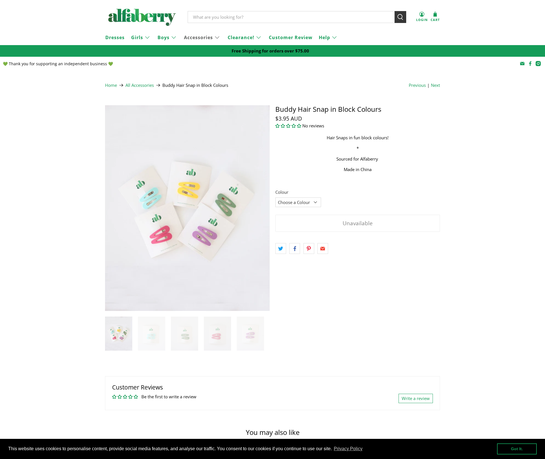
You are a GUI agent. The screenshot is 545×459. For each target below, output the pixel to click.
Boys (163, 37)
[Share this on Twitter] (280, 248)
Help (324, 37)
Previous (417, 85)
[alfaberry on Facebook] (530, 63)
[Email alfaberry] (522, 63)
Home (111, 85)
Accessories (198, 37)
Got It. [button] (517, 449)
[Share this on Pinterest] (308, 248)
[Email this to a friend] (322, 248)
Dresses (115, 37)
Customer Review (291, 37)
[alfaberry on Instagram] (538, 63)
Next (435, 85)
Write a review (416, 398)
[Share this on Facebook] (294, 248)
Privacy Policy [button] (348, 448)
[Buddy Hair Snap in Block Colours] (187, 208)
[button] (288, 126)
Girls (137, 37)
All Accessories (139, 85)
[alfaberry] (142, 17)
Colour (281, 192)
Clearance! (241, 37)
